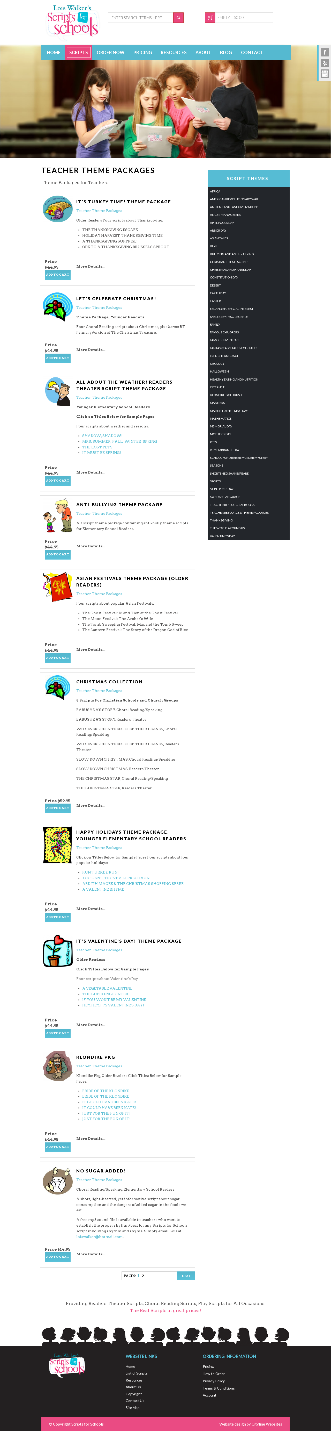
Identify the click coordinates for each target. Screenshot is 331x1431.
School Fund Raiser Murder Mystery (239, 457)
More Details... (91, 266)
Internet (217, 387)
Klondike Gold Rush (226, 395)
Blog (226, 52)
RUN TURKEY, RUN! (100, 872)
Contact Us (135, 1400)
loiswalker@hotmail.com (99, 1237)
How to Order (214, 1373)
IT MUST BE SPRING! (101, 452)
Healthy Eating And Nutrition (234, 379)
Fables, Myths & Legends (229, 316)
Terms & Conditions (219, 1388)
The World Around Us (227, 528)
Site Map (133, 1407)
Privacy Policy (214, 1381)
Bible (214, 246)
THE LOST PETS (97, 447)
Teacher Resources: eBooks (232, 504)
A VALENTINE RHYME (103, 889)
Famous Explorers (224, 332)
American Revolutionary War (234, 199)
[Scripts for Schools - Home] (73, 40)
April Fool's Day (222, 222)
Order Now (110, 52)
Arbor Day (218, 230)
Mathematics (220, 418)
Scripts (78, 52)
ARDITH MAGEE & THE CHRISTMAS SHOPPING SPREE (133, 884)
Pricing (142, 52)
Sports (215, 481)
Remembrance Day (224, 450)
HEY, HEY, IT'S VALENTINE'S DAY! (113, 1005)
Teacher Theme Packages (99, 211)
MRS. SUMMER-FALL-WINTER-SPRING (119, 441)
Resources (174, 52)
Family (215, 324)
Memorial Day (221, 426)
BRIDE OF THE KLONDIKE (105, 1091)
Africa (215, 191)
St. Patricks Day (222, 489)
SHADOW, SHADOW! (102, 436)
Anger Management (226, 214)
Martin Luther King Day (229, 410)
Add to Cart (57, 274)
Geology (217, 363)
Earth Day (218, 293)
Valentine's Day (222, 536)
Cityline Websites (267, 1424)
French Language (224, 355)
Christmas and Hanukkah (231, 269)
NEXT (186, 1276)
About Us (133, 1387)
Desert (215, 285)
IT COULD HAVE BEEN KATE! (109, 1102)
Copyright (134, 1394)
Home (54, 52)
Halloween (219, 371)
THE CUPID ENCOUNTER (105, 994)
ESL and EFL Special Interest (231, 308)
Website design (232, 1424)
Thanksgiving (221, 520)
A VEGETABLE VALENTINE (107, 988)
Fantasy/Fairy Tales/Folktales (233, 348)
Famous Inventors (224, 340)
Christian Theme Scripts (229, 261)
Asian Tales (219, 238)
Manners (217, 402)
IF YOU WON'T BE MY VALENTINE (114, 1000)
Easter (215, 301)
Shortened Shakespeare (229, 473)
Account (209, 1395)
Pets (213, 442)
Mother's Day (220, 434)
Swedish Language (225, 496)
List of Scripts (137, 1373)
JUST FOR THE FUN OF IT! (106, 1113)
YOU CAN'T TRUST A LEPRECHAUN (115, 878)
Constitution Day (224, 277)
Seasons (216, 465)
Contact (252, 52)
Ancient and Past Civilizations (234, 207)
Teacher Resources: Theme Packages (239, 512)
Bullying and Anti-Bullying (232, 254)
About (203, 52)
